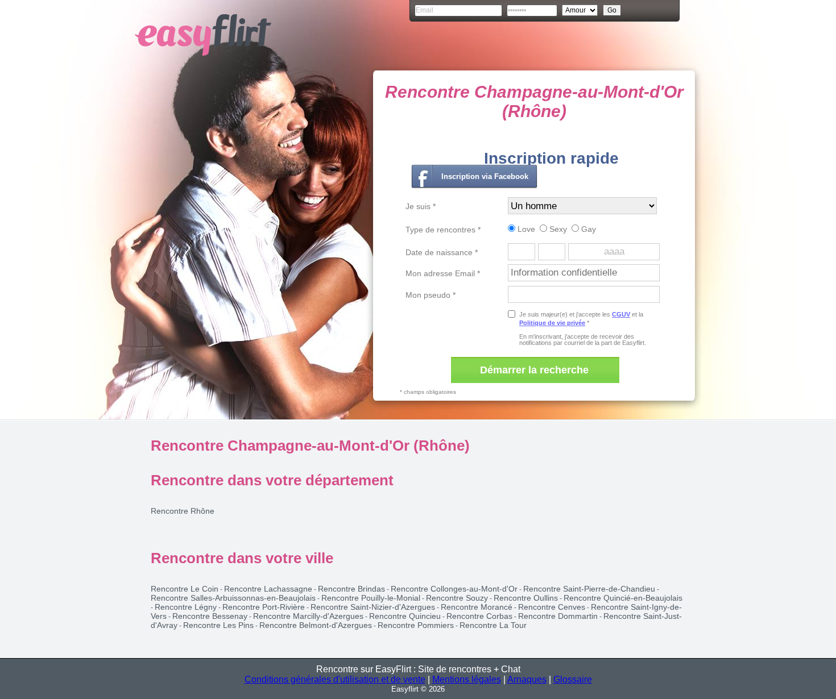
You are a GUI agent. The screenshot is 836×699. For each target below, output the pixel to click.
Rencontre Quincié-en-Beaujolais (623, 597)
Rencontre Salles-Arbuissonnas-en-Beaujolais (233, 597)
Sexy (557, 229)
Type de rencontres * (443, 229)
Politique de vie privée (552, 322)
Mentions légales (466, 679)
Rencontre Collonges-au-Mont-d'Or (454, 588)
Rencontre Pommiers (416, 625)
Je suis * (420, 206)
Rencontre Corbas (479, 616)
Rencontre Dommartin (558, 616)
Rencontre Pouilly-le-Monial (370, 597)
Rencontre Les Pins (218, 625)
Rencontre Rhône (182, 510)
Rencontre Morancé (476, 606)
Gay (587, 229)
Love (525, 229)
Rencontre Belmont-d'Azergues (315, 625)
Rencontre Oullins (526, 597)
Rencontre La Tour (493, 625)
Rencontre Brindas (351, 588)
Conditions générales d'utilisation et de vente (335, 679)
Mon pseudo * (430, 294)
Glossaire (572, 679)
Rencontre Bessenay (209, 616)
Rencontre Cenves (551, 606)
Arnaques (527, 679)
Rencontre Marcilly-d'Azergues (308, 616)
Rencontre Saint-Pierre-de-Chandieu (589, 588)
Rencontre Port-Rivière (263, 606)
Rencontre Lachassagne (268, 588)
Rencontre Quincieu (405, 616)
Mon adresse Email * (442, 273)
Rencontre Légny (186, 606)
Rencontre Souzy (457, 597)
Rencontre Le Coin (184, 588)
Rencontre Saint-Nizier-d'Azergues (373, 606)
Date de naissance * (441, 252)
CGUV (621, 314)
